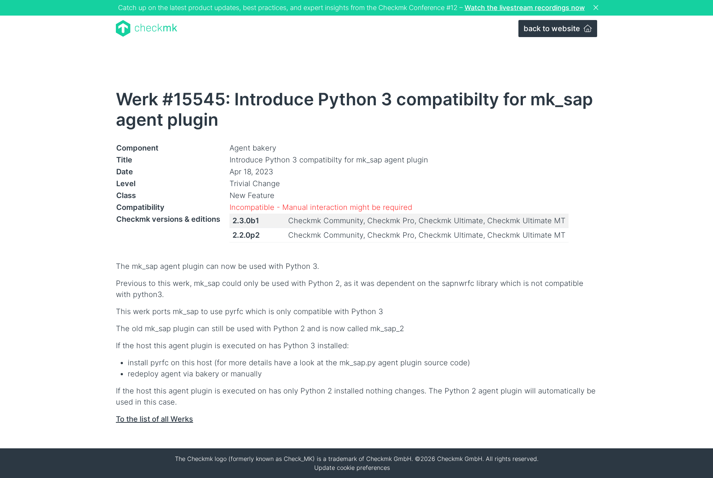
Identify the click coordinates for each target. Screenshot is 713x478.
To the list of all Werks (154, 419)
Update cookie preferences (352, 467)
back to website (553, 28)
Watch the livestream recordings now (525, 7)
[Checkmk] (146, 28)
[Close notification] (597, 8)
